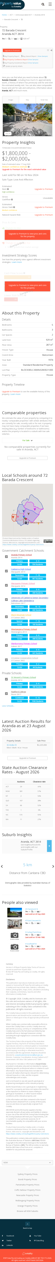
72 (22, 19)
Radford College (18, 691)
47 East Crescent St (33, 920)
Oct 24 (7, 133)
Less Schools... (8, 706)
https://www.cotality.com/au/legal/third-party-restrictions (23, 544)
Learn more (17, 262)
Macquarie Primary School (23, 583)
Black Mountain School (21, 614)
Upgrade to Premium (12, 50)
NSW (5, 1162)
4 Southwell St (31, 944)
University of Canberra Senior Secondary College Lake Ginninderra (29, 599)
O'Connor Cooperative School (24, 657)
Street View (44, 100)
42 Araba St (12, 745)
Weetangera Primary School (24, 629)
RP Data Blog (39, 1240)
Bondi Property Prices (27, 1179)
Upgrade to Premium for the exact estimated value (24, 169)
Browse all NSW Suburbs (27, 1211)
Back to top (27, 1228)
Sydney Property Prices (28, 1174)
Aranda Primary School (21, 554)
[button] (26, 519)
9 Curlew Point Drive (33, 932)
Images (10, 100)
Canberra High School (21, 569)
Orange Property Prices (27, 1206)
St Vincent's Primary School (23, 677)
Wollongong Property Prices (27, 1200)
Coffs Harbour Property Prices (27, 1190)
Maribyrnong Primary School (24, 643)
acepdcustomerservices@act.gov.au (29, 1055)
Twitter (9, 1240)
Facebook (10, 1236)
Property (3, 26)
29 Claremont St (31, 909)
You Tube (37, 1236)
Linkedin (9, 1245)
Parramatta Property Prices (27, 1184)
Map (27, 100)
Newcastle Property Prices (27, 1195)
